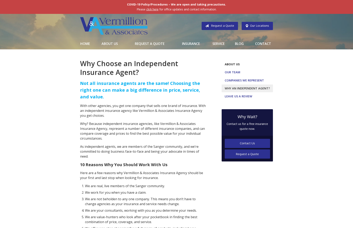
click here (152, 9)
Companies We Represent (244, 80)
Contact (263, 43)
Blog (239, 43)
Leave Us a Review (238, 96)
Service (218, 43)
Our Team (232, 72)
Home (85, 43)
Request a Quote (222, 26)
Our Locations (259, 26)
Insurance (191, 43)
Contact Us (247, 143)
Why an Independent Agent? (247, 88)
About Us (110, 43)
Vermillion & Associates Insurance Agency (113, 26)
